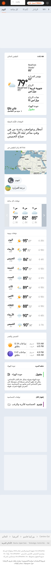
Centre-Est (45, 536)
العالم (5, 536)
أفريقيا (15, 536)
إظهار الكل (40, 397)
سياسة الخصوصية (27, 561)
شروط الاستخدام (39, 561)
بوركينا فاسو (29, 536)
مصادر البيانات (18, 563)
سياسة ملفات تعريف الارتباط (12, 561)
